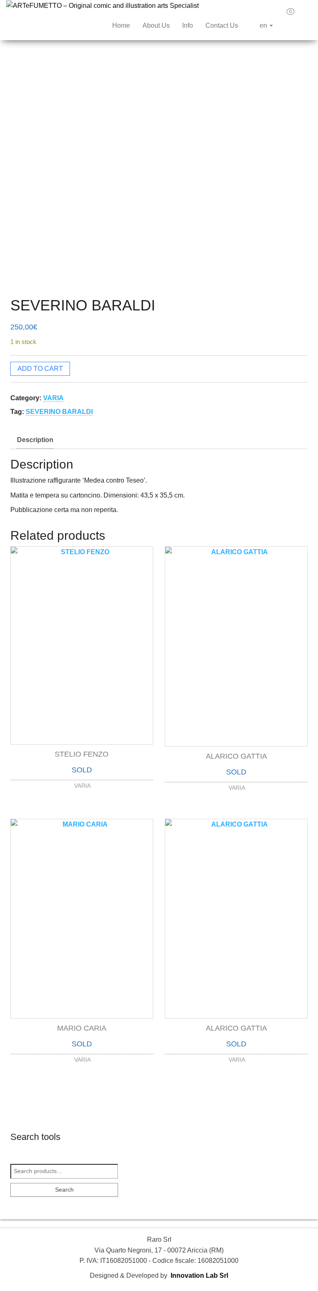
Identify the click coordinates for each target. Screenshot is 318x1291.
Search (64, 1189)
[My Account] (305, 14)
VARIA (53, 397)
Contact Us (221, 25)
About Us (156, 25)
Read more (81, 783)
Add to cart (40, 368)
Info (187, 25)
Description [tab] (35, 439)
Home (121, 25)
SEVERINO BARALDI (59, 411)
